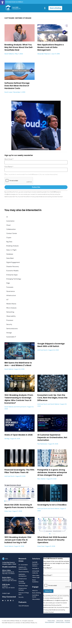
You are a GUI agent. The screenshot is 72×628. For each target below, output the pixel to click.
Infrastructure (11, 295)
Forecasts (9, 287)
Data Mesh (10, 258)
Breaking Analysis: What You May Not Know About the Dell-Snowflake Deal (18, 47)
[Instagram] (13, 601)
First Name (8, 166)
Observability (11, 316)
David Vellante (9, 54)
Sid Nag (6, 438)
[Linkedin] (8, 601)
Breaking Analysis (12, 246)
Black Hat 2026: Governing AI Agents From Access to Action (18, 506)
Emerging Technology (13, 279)
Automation (10, 221)
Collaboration (11, 229)
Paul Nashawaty (42, 444)
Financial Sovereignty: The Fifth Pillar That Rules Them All (19, 471)
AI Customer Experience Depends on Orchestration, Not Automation (52, 437)
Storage (9, 333)
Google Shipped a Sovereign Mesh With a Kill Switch (51, 345)
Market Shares (11, 304)
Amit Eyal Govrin (42, 350)
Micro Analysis (11, 308)
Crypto (8, 238)
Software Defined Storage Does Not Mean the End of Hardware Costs (17, 86)
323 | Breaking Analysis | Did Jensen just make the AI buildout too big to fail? (17, 540)
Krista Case (7, 511)
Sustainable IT (11, 337)
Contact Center (11, 233)
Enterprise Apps (12, 275)
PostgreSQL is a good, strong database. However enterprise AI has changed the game (52, 472)
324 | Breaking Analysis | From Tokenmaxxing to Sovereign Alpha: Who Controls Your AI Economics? (18, 399)
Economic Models (12, 271)
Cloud (8, 225)
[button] (2, 2)
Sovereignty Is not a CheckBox (52, 504)
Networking (10, 312)
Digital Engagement (13, 262)
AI (7, 217)
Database (9, 254)
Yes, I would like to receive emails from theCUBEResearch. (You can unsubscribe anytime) (32, 174)
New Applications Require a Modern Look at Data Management (50, 47)
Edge (8, 283)
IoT (7, 300)
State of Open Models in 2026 (18, 434)
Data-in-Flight (11, 250)
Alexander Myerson (43, 54)
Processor (9, 320)
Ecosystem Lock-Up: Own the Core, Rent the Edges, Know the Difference (52, 398)
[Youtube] (3, 601)
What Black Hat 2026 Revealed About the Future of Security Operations (52, 540)
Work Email (8, 159)
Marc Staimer (41, 479)
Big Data (9, 242)
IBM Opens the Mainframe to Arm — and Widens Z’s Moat (18, 364)
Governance (10, 291)
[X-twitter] (5, 601)
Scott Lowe (8, 92)
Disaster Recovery (12, 266)
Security (9, 324)
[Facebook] (11, 601)
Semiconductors (12, 329)
